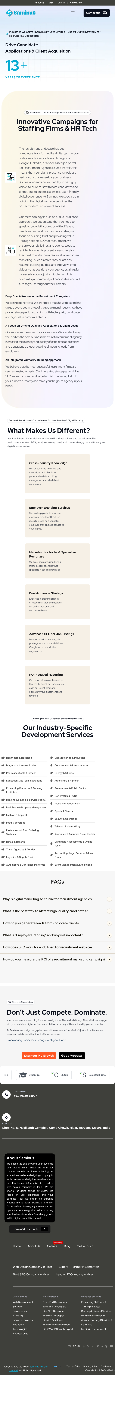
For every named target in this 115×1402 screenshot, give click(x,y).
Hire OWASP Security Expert (58, 1329)
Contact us (93, 13)
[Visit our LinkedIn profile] (93, 1346)
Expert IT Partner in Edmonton (79, 1267)
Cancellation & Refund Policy (100, 1370)
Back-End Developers (54, 1306)
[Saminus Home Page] (21, 12)
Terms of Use (73, 1366)
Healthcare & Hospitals (93, 1315)
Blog (51, 2)
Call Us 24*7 (76, 2)
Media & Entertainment (93, 1329)
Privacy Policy (90, 1366)
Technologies (20, 1329)
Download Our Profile (25, 1229)
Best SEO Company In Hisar (31, 1274)
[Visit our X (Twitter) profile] (88, 1346)
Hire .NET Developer (54, 1311)
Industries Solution (23, 1320)
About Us (39, 2)
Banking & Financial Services (96, 1311)
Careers (61, 2)
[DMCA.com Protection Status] (57, 1366)
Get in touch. (85, 1246)
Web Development (23, 1302)
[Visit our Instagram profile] (102, 1346)
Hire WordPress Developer (57, 1324)
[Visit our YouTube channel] (111, 1346)
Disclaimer (106, 1366)
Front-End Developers (55, 1302)
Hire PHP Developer (53, 1315)
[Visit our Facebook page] (84, 1346)
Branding (18, 1315)
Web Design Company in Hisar (32, 1267)
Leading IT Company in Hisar (74, 1274)
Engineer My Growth (39, 1056)
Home (17, 1246)
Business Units (20, 1333)
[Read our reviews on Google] (106, 1346)
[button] (73, 13)
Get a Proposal (72, 1056)
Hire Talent (18, 1324)
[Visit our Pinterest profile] (98, 1346)
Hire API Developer (53, 1320)
